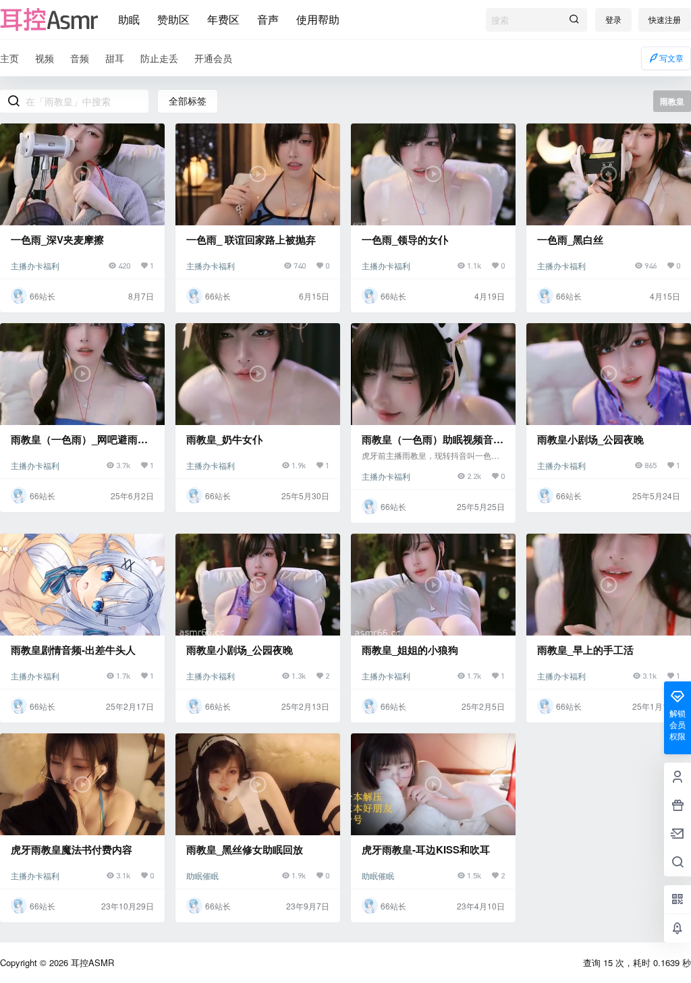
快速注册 (664, 19)
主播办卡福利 (35, 265)
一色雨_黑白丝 (570, 239)
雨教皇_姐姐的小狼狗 (410, 649)
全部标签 (187, 100)
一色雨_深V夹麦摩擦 (57, 239)
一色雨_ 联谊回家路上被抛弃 (251, 239)
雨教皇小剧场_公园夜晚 (590, 439)
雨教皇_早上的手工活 (585, 649)
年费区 (223, 19)
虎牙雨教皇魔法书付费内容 (71, 849)
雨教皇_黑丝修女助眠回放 (244, 849)
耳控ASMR (91, 962)
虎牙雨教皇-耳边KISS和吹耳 (426, 849)
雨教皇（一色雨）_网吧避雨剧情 (79, 446)
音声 (268, 19)
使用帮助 (317, 19)
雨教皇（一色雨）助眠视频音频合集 (432, 446)
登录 (613, 19)
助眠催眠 (202, 875)
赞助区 (173, 19)
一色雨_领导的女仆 (405, 239)
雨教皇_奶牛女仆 (224, 439)
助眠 (129, 19)
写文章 (671, 57)
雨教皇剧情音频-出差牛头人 (73, 649)
